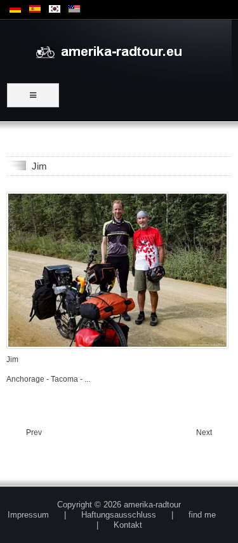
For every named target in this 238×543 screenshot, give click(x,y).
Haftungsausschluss (118, 514)
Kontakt (128, 524)
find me (202, 514)
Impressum (28, 514)
